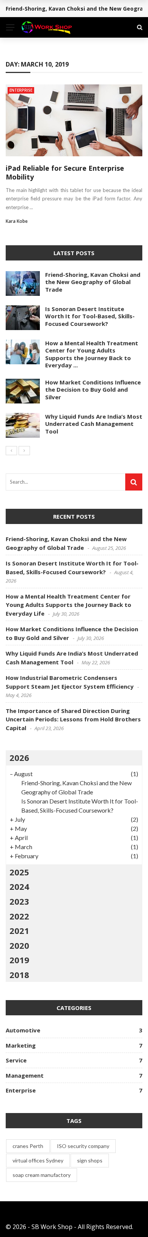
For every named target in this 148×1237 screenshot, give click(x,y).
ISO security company (83, 1146)
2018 (19, 974)
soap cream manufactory (42, 1175)
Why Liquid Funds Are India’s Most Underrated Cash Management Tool (93, 424)
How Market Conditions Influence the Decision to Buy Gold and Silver (93, 389)
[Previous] (11, 450)
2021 (19, 930)
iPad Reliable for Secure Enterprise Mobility (65, 172)
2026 (19, 757)
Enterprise (20, 90)
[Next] (24, 450)
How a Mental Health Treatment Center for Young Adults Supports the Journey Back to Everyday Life (68, 604)
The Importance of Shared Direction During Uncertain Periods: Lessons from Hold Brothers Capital (73, 719)
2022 (19, 916)
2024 (19, 886)
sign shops (89, 1160)
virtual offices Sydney (38, 1160)
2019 (19, 959)
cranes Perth (28, 1146)
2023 (19, 901)
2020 (19, 945)
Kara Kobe (17, 221)
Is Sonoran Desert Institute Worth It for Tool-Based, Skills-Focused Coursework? (90, 316)
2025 (19, 872)
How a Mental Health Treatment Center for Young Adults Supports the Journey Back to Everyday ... (91, 354)
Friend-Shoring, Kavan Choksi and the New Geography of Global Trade (92, 282)
